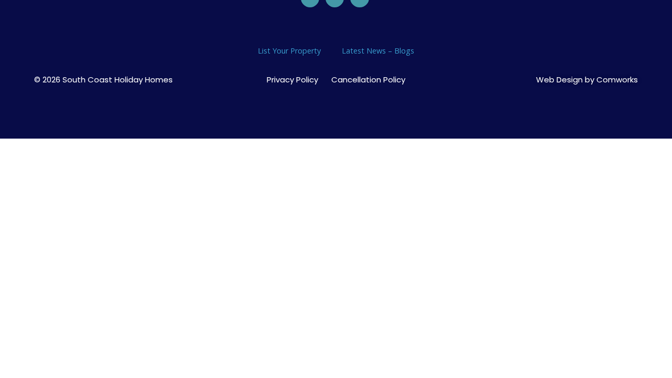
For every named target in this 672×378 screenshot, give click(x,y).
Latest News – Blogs (378, 51)
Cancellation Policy (368, 80)
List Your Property (289, 51)
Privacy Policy (292, 80)
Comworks (617, 79)
